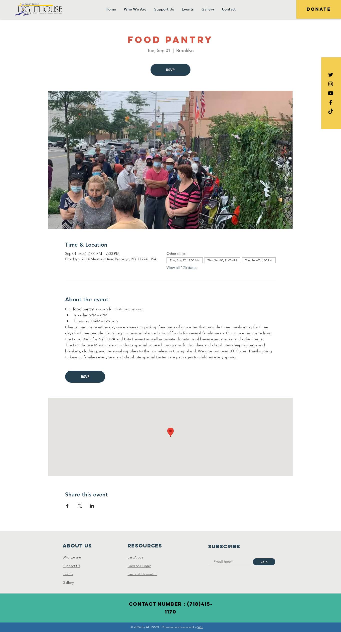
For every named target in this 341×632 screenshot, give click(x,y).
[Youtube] (331, 93)
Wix (200, 627)
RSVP (170, 70)
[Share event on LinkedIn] (92, 506)
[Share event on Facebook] (67, 506)
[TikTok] (331, 112)
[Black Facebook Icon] (331, 102)
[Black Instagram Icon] (331, 84)
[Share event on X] (79, 506)
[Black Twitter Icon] (331, 75)
